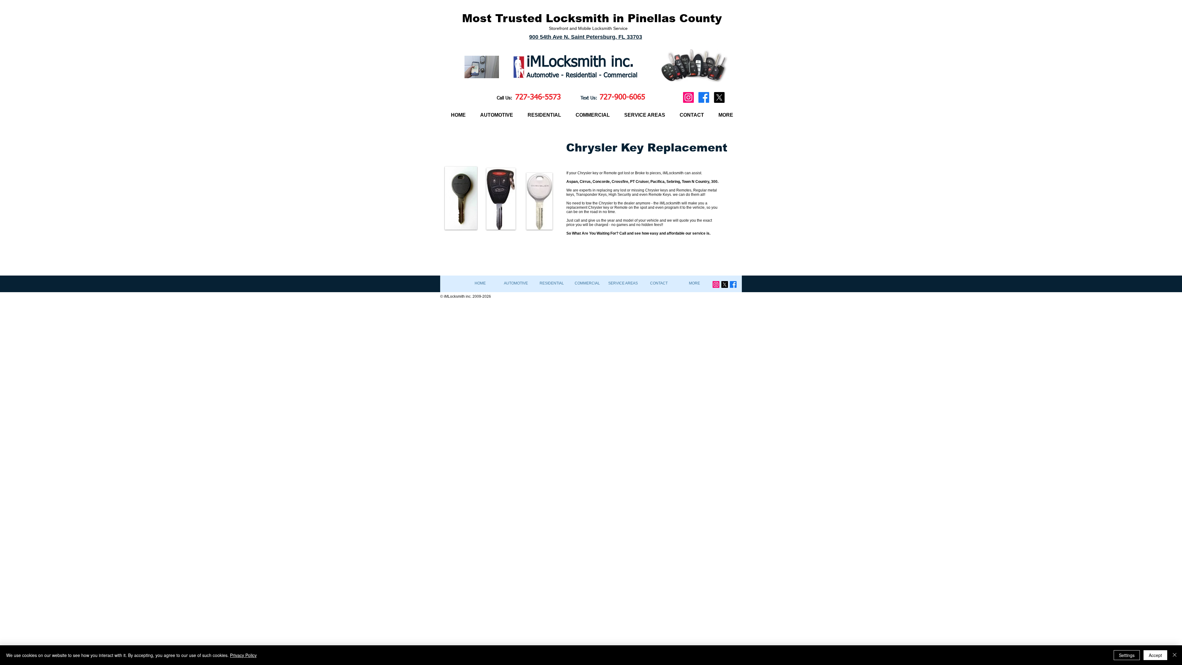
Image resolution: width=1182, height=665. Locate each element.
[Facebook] (703, 97)
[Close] (1174, 655)
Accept (1155, 655)
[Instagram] (688, 97)
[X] (719, 97)
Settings (1127, 655)
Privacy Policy (243, 655)
